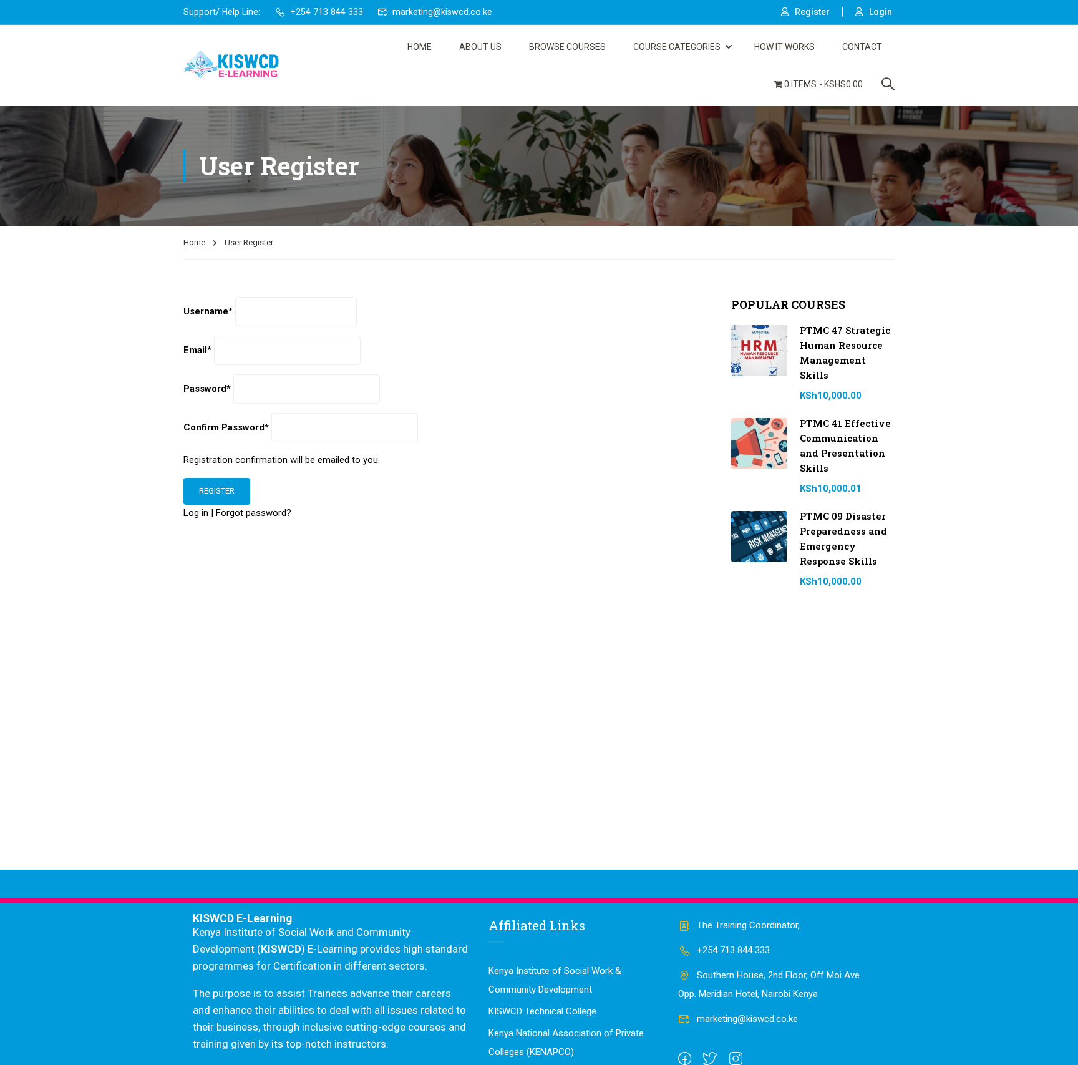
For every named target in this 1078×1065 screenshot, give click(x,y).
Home (419, 47)
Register (812, 12)
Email (197, 350)
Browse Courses (567, 47)
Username (208, 311)
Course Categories (677, 47)
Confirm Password (226, 427)
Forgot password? (253, 512)
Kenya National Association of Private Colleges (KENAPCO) (566, 1043)
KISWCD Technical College (542, 1011)
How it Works (784, 47)
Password (207, 388)
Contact (862, 47)
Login (880, 12)
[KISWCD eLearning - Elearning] (231, 65)
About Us (480, 47)
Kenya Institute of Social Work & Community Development (554, 980)
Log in (195, 512)
